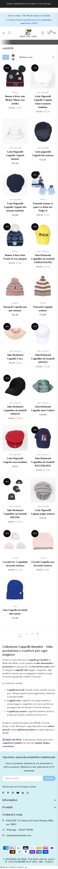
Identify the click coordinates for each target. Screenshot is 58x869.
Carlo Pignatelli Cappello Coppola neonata (15, 155)
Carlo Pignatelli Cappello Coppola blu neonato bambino (15, 207)
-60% (7, 482)
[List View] (13, 58)
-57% (35, 326)
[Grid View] (13, 55)
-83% (7, 68)
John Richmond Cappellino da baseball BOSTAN (15, 514)
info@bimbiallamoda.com (18, 835)
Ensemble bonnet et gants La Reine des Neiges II (43, 207)
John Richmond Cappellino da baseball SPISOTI (42, 358)
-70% (35, 227)
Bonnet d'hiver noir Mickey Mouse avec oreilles (15, 100)
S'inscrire (49, 778)
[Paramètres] (53, 33)
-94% (7, 326)
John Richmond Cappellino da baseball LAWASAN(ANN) (42, 259)
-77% (35, 68)
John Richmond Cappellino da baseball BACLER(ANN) (42, 462)
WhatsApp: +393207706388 (19, 830)
